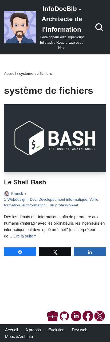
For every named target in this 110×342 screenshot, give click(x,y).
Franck (17, 194)
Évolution (56, 330)
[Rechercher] (99, 27)
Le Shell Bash (25, 182)
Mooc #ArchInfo (19, 336)
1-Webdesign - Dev (20, 200)
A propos (33, 330)
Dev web (79, 330)
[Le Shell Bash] (55, 138)
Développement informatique (62, 200)
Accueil (10, 73)
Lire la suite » (24, 236)
